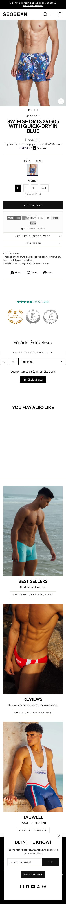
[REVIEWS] (33, 649)
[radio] (32, 170)
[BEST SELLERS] (33, 531)
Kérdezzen (33, 243)
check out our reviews (33, 712)
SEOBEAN (33, 116)
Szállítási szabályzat (32, 236)
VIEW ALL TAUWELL (33, 830)
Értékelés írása (33, 379)
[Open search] (4, 361)
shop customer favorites (33, 594)
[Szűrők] (13, 361)
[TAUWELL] (33, 767)
